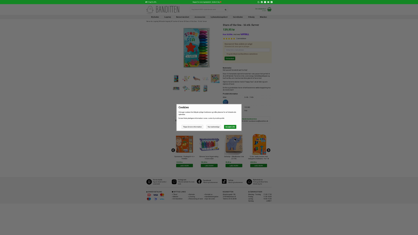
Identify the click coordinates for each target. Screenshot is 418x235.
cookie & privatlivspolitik (216, 118)
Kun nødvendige (213, 127)
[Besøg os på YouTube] (268, 2)
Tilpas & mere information (192, 127)
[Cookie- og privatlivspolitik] (258, 2)
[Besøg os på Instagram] (265, 2)
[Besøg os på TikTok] (272, 2)
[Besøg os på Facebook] (262, 2)
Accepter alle (230, 127)
